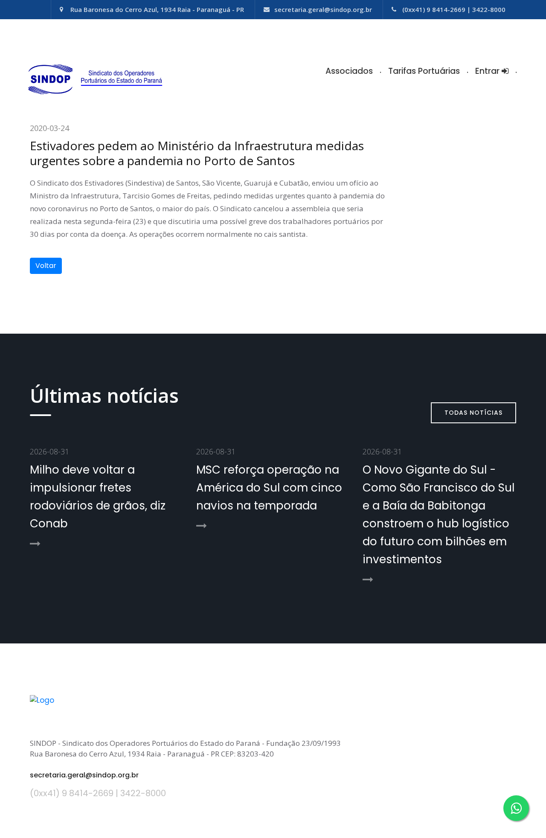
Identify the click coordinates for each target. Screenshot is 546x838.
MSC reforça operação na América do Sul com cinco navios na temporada (269, 487)
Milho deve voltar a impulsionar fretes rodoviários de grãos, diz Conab (98, 496)
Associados (349, 71)
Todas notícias (473, 412)
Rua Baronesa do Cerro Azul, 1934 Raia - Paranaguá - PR (157, 9)
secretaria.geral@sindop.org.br (323, 9)
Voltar (45, 266)
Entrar (488, 71)
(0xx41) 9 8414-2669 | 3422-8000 (453, 9)
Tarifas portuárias (424, 71)
